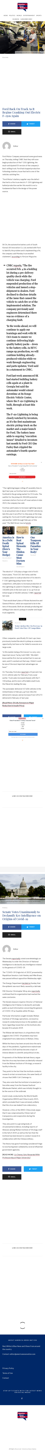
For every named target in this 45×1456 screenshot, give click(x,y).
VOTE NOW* (23, 734)
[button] (22, 720)
